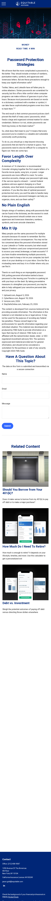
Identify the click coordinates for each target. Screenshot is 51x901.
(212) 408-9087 (14, 864)
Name (4, 374)
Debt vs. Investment (15, 603)
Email (4, 389)
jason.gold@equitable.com (12, 882)
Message (6, 403)
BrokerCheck (13, 897)
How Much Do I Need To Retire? (23, 546)
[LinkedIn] (4, 885)
